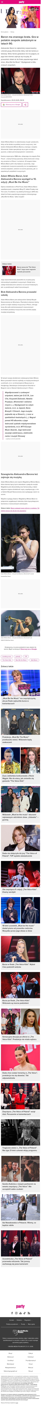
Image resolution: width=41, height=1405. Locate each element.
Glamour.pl (10, 1357)
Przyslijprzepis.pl (31, 1360)
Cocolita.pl (10, 1360)
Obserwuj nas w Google (12, 105)
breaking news (6, 656)
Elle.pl (10, 1353)
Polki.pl (31, 1353)
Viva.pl (31, 1364)
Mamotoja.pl (10, 1364)
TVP (26, 656)
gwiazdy (18, 656)
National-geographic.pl (10, 1371)
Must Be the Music (21, 660)
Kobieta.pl (30, 1357)
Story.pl (31, 1371)
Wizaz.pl (30, 1367)
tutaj (17, 1402)
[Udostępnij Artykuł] (25, 104)
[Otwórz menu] (2, 2)
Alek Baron (34, 660)
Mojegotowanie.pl (10, 1367)
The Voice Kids (6, 660)
